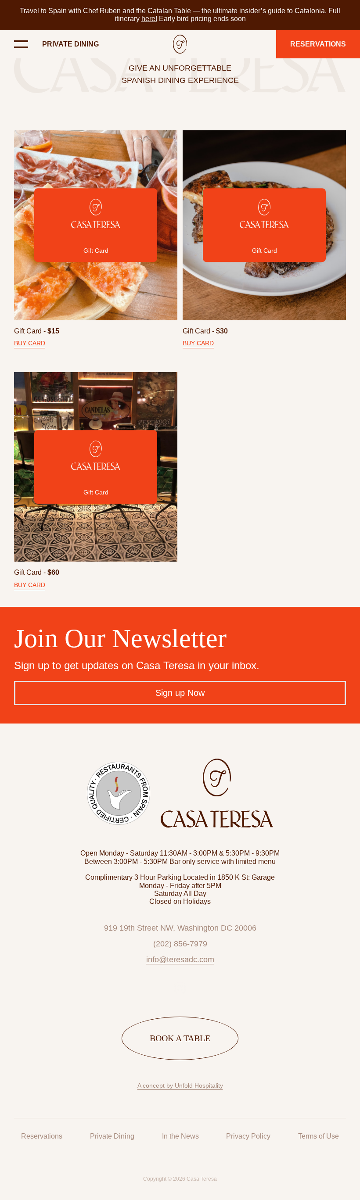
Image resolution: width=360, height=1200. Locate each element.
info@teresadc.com (180, 959)
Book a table (180, 1038)
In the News (180, 1136)
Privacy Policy (248, 1136)
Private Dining (70, 44)
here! (149, 18)
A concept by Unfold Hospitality (180, 1085)
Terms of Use (318, 1136)
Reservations (41, 1136)
